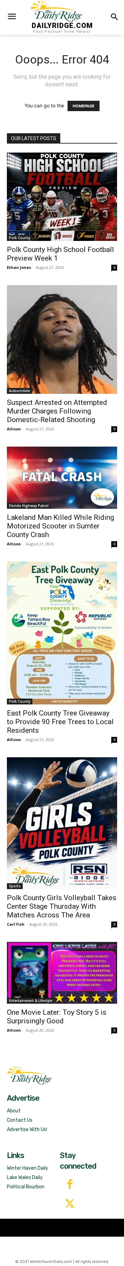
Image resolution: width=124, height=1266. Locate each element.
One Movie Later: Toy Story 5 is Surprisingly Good (56, 1016)
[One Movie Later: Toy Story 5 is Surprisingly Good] (62, 973)
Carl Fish (15, 924)
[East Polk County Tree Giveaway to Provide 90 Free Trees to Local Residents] (62, 633)
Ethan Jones (19, 267)
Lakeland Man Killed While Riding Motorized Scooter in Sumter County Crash (60, 526)
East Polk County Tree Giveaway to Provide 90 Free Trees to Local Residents (60, 721)
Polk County (19, 237)
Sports (15, 886)
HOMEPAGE (83, 106)
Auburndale (19, 390)
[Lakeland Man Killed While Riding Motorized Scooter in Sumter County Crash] (62, 478)
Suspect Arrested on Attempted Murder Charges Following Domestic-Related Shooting (57, 411)
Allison (14, 428)
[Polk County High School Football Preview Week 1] (62, 197)
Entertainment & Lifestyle (30, 1000)
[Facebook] (70, 1185)
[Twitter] (70, 1204)
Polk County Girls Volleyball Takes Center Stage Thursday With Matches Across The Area (61, 906)
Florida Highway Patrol (29, 505)
